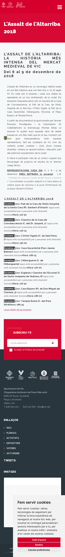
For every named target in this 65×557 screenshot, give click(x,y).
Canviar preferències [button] (39, 550)
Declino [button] (39, 544)
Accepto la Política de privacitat (29, 350)
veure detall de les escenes (17, 309)
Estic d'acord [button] (39, 540)
